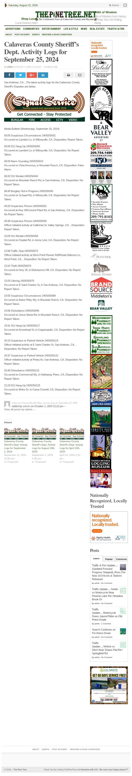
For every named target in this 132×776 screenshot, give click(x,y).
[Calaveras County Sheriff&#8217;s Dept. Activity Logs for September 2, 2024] (16, 433)
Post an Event (22, 34)
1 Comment (106, 624)
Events (36, 34)
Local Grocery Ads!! (26, 23)
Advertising (12, 28)
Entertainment (51, 28)
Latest (96, 558)
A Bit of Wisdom (105, 12)
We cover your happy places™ (113, 769)
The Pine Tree (19, 769)
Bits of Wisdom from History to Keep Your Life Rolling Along (110, 20)
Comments (121, 559)
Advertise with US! (89, 769)
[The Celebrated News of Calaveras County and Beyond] (66, 15)
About (8, 34)
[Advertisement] (109, 726)
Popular (109, 559)
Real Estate (97, 28)
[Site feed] (125, 5)
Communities (31, 28)
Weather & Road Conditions (57, 34)
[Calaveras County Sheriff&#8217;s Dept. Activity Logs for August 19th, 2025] (44, 433)
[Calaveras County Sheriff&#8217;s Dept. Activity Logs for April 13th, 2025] (72, 433)
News (84, 28)
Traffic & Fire (115, 28)
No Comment (106, 583)
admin (10, 66)
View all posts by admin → (20, 409)
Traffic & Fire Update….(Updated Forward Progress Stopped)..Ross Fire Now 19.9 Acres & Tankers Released (108, 572)
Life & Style (71, 28)
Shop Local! (29, 18)
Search (115, 5)
